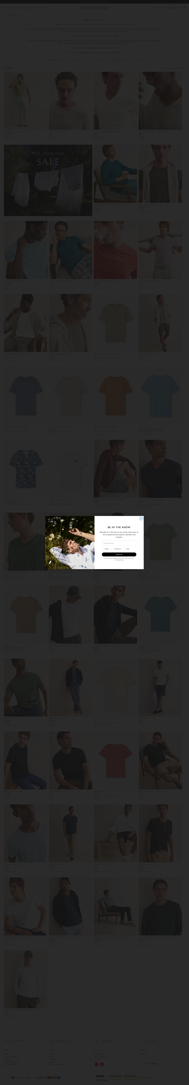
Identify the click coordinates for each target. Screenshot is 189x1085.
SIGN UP (119, 554)
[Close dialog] (141, 518)
